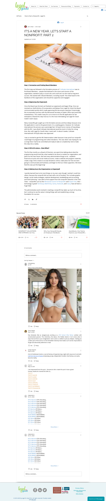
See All (87, 213)
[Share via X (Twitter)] (29, 199)
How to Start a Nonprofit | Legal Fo (35, 16)
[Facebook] (35, 490)
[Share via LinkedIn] (32, 199)
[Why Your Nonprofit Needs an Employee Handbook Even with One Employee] (53, 222)
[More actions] (81, 27)
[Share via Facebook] (25, 199)
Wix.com (34, 499)
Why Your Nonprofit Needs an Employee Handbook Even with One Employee (52, 232)
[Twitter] (45, 490)
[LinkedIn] (40, 490)
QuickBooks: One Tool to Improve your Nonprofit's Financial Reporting (77, 232)
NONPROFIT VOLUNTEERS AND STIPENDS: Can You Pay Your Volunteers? (27, 232)
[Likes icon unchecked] (29, 326)
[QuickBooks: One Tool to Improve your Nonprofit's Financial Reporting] (78, 222)
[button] (87, 16)
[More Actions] (81, 264)
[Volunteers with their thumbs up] (28, 222)
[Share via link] (36, 199)
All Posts (19, 16)
